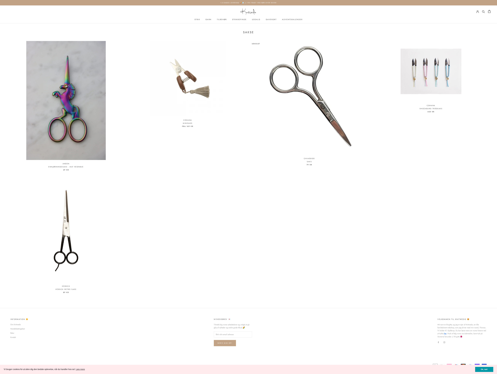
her (445, 333)
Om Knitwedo (15, 324)
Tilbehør (222, 19)
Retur (12, 333)
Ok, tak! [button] (484, 369)
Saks (309, 161)
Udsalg (256, 19)
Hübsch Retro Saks (66, 289)
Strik (197, 19)
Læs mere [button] (80, 369)
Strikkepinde (239, 19)
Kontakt (13, 337)
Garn (208, 19)
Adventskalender (292, 19)
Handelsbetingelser (17, 328)
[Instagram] (444, 342)
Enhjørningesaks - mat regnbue (66, 167)
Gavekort (271, 19)
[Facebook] (438, 342)
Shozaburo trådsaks (431, 108)
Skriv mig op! (225, 343)
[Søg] (483, 11)
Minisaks (187, 123)
